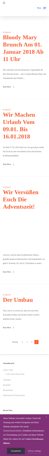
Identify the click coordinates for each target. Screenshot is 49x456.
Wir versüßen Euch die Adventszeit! (21, 199)
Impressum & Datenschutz (14, 395)
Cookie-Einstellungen (34, 439)
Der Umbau (18, 299)
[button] (41, 7)
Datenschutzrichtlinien (12, 431)
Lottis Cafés (8, 370)
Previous (15, 342)
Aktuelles (7, 380)
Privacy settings (34, 451)
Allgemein (7, 32)
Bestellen (7, 385)
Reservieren (8, 390)
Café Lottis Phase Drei (15, 374)
